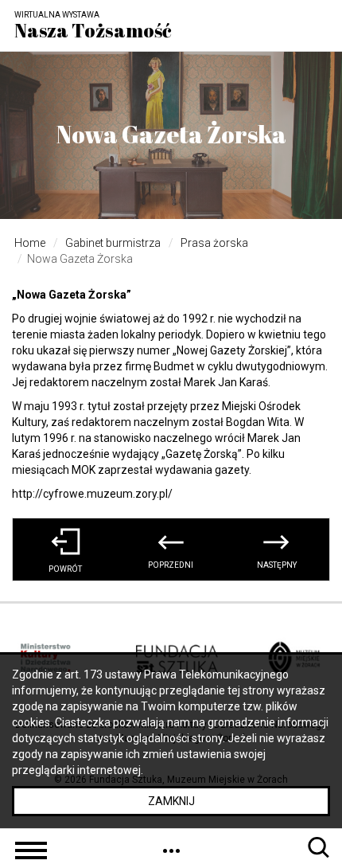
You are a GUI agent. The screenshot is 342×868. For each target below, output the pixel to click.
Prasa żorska (214, 243)
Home (29, 243)
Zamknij (171, 801)
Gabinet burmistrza (113, 243)
